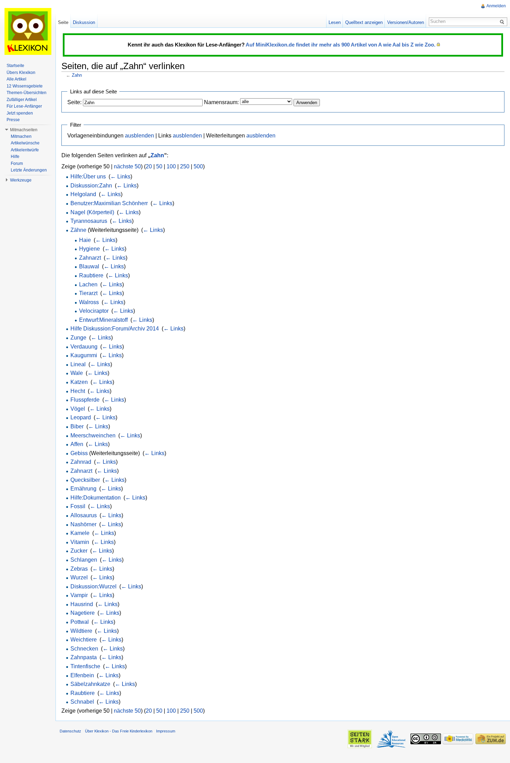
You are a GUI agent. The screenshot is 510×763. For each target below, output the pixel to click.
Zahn (77, 75)
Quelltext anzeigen (364, 22)
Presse (13, 119)
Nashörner (83, 524)
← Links (120, 176)
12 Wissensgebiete (25, 86)
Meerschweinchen (93, 435)
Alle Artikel (16, 79)
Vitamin (79, 542)
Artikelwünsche (25, 143)
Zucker (78, 551)
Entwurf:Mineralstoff (103, 320)
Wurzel (79, 577)
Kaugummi (83, 355)
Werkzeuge (21, 180)
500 (198, 166)
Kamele (80, 533)
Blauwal (89, 266)
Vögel (77, 409)
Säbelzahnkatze (90, 684)
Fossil (77, 506)
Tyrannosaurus (88, 221)
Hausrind (81, 604)
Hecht (77, 391)
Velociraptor (94, 311)
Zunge (78, 338)
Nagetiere (82, 613)
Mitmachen (21, 136)
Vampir (79, 595)
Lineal (78, 364)
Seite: (74, 102)
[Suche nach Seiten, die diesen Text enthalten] (503, 21)
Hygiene (89, 249)
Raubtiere (91, 275)
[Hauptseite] (28, 31)
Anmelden (496, 5)
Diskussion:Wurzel (93, 586)
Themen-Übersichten (26, 92)
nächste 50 (127, 166)
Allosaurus (83, 515)
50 (159, 166)
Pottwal (79, 622)
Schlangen (83, 560)
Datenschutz (70, 731)
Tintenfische (85, 666)
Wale (76, 373)
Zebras (79, 569)
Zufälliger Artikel (22, 99)
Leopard (80, 417)
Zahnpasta (83, 657)
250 (184, 166)
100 (171, 166)
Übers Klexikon (21, 72)
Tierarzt (88, 293)
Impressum (165, 731)
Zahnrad (80, 462)
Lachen (88, 284)
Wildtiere (81, 631)
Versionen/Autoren (405, 22)
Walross (89, 302)
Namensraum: (221, 102)
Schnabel (82, 702)
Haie (85, 240)
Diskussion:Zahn (91, 185)
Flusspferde (85, 400)
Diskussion (84, 22)
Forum (17, 163)
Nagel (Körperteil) (92, 212)
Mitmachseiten (23, 129)
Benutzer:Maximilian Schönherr (109, 203)
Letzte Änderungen (29, 170)
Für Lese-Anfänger (24, 106)
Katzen (79, 382)
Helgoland (83, 194)
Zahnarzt (90, 258)
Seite (63, 22)
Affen (76, 444)
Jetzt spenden (20, 113)
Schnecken (84, 649)
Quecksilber (85, 480)
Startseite (15, 65)
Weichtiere (83, 640)
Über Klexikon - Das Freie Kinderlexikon (118, 731)
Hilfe (15, 156)
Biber (77, 426)
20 (149, 166)
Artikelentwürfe (25, 150)
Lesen (335, 22)
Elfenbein (82, 675)
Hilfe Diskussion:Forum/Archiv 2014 (114, 329)
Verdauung (83, 347)
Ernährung (83, 489)
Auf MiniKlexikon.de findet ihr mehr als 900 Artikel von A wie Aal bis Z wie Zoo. (340, 45)
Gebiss (79, 453)
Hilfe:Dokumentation (95, 498)
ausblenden (139, 136)
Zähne (78, 230)
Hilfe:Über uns (88, 176)
